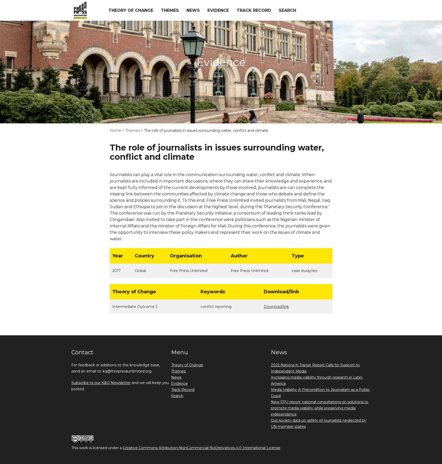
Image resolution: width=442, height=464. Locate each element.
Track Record (254, 10)
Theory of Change (130, 10)
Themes (170, 10)
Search (287, 10)
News (193, 10)
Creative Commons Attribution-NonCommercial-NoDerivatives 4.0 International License (201, 448)
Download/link (276, 306)
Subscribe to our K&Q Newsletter (101, 382)
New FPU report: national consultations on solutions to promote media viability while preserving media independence (319, 408)
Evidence (218, 10)
